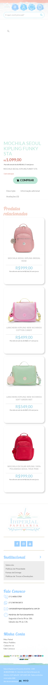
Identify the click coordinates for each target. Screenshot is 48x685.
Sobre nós (10, 565)
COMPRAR (27, 180)
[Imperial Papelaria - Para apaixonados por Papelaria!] (7, 5)
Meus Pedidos (9, 642)
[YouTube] (30, 544)
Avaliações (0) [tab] (12, 196)
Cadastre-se (9, 645)
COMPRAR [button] (24, 279)
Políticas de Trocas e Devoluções (19, 576)
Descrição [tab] (10, 191)
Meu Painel (8, 639)
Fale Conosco (9, 648)
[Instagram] (23, 544)
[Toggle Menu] (15, 7)
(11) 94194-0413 (16, 602)
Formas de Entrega (13, 572)
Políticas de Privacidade (15, 569)
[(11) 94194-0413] (5, 602)
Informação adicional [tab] (30, 191)
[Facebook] (17, 544)
